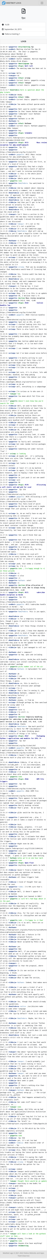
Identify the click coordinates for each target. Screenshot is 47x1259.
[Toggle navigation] (42, 3)
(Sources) (25, 1256)
